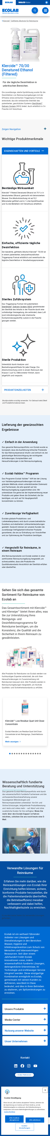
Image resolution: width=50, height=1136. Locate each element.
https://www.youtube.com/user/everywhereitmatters (35, 1066)
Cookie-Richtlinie (9, 1112)
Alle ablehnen (35, 1120)
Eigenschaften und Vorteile (22, 151)
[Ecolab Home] (9, 11)
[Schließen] (45, 1090)
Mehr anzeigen (11, 742)
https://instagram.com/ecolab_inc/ (29, 1066)
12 (35, 753)
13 (37, 753)
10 (31, 753)
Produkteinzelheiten (17, 390)
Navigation (11, 129)
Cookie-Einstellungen (24, 1127)
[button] (35, 10)
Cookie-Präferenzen (24, 1075)
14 (40, 753)
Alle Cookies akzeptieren (14, 1119)
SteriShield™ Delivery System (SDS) (17, 307)
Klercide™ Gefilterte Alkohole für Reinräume (20, 21)
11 (33, 753)
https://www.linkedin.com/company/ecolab (15, 1066)
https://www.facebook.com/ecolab (22, 1066)
